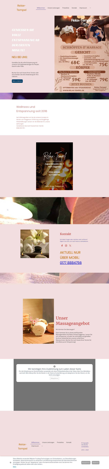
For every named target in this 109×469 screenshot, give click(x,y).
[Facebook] (62, 246)
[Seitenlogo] (21, 13)
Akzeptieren (54, 378)
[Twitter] (70, 246)
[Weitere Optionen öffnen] (90, 7)
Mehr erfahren (17, 81)
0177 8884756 (71, 262)
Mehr (14, 467)
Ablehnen (96, 463)
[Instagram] (66, 246)
